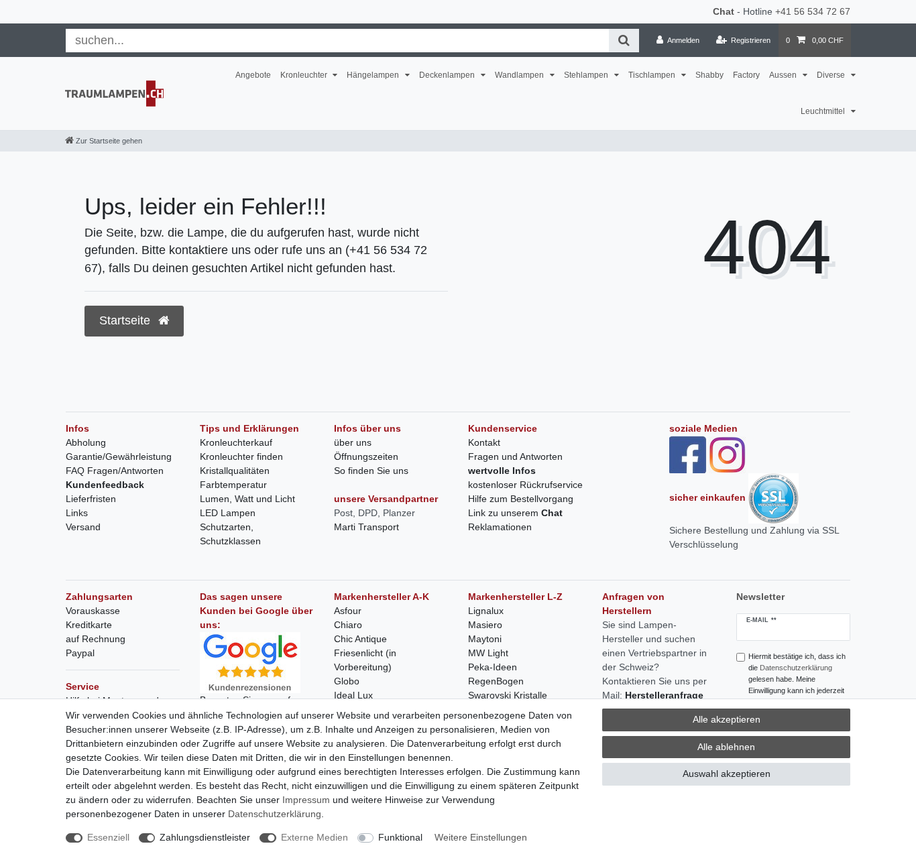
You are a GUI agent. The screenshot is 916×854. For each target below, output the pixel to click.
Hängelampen (374, 75)
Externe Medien (314, 837)
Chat (723, 11)
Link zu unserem (515, 512)
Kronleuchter (304, 75)
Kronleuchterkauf (236, 442)
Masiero (485, 624)
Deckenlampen (448, 75)
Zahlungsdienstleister (205, 837)
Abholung (86, 442)
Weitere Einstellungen (481, 837)
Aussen (784, 75)
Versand (83, 527)
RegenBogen (496, 681)
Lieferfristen (91, 498)
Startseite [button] (126, 320)
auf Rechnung (95, 638)
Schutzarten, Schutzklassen (230, 534)
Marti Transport (366, 527)
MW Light (488, 653)
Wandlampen (520, 75)
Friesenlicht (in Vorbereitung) (365, 660)
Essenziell (108, 837)
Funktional (400, 837)
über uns (352, 442)
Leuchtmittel (824, 111)
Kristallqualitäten (235, 470)
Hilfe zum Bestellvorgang (520, 498)
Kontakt (484, 442)
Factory (746, 75)
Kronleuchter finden (241, 456)
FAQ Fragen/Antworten (115, 470)
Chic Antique (360, 638)
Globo (346, 681)
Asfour (347, 610)
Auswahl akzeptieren (726, 773)
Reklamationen (500, 527)
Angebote (253, 75)
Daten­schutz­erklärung (274, 813)
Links (77, 512)
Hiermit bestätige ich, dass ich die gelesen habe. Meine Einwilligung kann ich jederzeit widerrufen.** (797, 678)
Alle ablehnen (726, 746)
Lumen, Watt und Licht (247, 498)
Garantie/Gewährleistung (119, 456)
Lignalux (486, 610)
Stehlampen (587, 75)
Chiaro (348, 624)
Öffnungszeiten (366, 456)
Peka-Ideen (492, 667)
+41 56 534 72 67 (812, 11)
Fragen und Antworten (515, 456)
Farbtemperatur (233, 484)
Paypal (80, 653)
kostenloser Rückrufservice (525, 484)
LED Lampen (227, 512)
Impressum (306, 799)
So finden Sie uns (371, 470)
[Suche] (624, 40)
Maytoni (485, 638)
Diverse (832, 75)
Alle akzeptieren (726, 719)
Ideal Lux (353, 695)
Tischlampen (652, 75)
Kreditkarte (89, 624)
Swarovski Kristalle (507, 695)
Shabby (709, 75)
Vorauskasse (93, 610)
